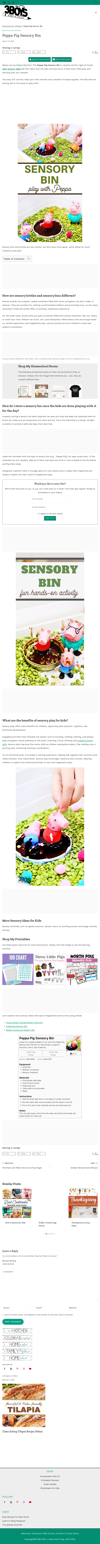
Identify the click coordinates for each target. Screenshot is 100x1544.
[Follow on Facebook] (4, 1368)
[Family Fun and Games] (50, 1351)
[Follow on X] (11, 1368)
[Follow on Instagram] (24, 1368)
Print (74, 1054)
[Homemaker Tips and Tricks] (50, 1344)
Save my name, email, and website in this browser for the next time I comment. (39, 1315)
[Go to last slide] (5, 1210)
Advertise (25, 1533)
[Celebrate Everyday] (50, 1337)
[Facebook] (4, 2)
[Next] (94, 1210)
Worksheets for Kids (50, 1488)
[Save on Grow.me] (49, 52)
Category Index (10, 1376)
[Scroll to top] (95, 1536)
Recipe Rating (9, 1261)
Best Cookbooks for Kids (15, 1222)
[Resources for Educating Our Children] (50, 1358)
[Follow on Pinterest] (17, 1368)
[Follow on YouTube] (30, 1368)
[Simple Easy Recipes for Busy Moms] (50, 1331)
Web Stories (48, 1533)
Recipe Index (8, 1380)
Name (7, 1308)
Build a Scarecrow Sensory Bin (20, 1030)
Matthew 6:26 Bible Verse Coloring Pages (22, 1165)
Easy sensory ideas (11, 69)
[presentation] (17, 1203)
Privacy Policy (72, 1533)
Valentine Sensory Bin (16, 1026)
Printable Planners (50, 1480)
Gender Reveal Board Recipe (84, 1165)
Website (73, 1308)
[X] (9, 2)
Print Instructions (63, 59)
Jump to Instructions (41, 59)
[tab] (46, 1233)
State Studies (50, 1484)
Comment (8, 1272)
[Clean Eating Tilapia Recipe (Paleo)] (50, 1405)
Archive (60, 1533)
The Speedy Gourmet (12, 1525)
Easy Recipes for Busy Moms (15, 1517)
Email (39, 1308)
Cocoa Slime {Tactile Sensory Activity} (24, 1022)
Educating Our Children (12, 26)
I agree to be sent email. (51, 513)
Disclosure (36, 1533)
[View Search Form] (96, 2)
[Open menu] (96, 12)
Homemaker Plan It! (50, 1476)
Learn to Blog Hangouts (13, 1521)
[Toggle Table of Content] (27, 258)
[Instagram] (13, 2)
